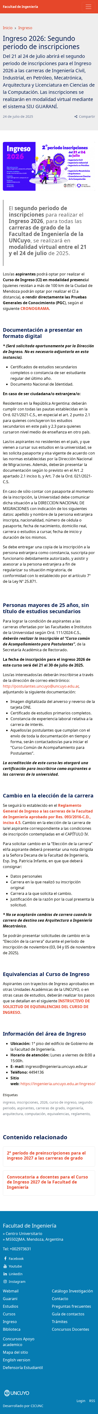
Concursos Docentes (70, 1329)
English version (16, 1360)
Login (81, 1400)
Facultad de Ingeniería (20, 7)
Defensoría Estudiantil (23, 1367)
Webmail (11, 1291)
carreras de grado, (51, 1108)
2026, (44, 1102)
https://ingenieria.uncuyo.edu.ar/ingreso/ (57, 1083)
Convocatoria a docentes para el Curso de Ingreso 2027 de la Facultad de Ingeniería (47, 1182)
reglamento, (81, 1113)
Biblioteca (11, 1329)
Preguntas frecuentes (71, 1306)
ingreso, (9, 1102)
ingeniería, (75, 1108)
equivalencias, (58, 1113)
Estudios (10, 1306)
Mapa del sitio (15, 1352)
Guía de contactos (68, 1314)
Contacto (60, 1298)
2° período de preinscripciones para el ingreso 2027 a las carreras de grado (46, 1155)
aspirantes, (26, 1108)
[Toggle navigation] (88, 6)
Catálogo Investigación (72, 1291)
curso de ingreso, (63, 1102)
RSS (92, 1400)
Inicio (8, 27)
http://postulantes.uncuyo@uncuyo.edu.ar (40, 686)
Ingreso (25, 27)
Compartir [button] (86, 116)
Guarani (10, 1298)
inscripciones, (28, 1102)
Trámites (60, 1321)
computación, (35, 1113)
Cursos (9, 1314)
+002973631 (20, 1248)
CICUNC (37, 1405)
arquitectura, (13, 1113)
